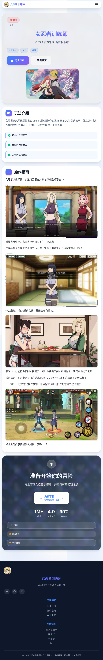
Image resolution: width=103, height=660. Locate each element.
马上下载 (51, 615)
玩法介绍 (51, 606)
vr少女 (51, 639)
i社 (51, 643)
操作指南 (51, 610)
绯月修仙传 (51, 630)
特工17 (51, 634)
